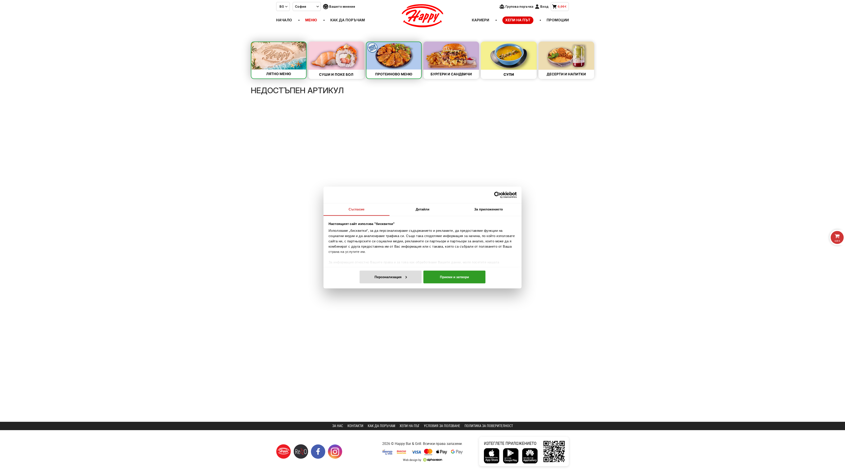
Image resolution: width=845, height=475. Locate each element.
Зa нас (337, 425)
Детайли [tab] (423, 209)
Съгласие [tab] (356, 209)
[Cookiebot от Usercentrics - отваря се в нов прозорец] (497, 195)
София (300, 6)
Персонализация (388, 277)
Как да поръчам (347, 20)
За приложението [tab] (488, 209)
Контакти (355, 425)
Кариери (480, 20)
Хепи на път (518, 20)
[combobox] (283, 6)
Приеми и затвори (454, 277)
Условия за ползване (442, 425)
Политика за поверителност (489, 425)
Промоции (558, 20)
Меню (311, 20)
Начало (284, 20)
